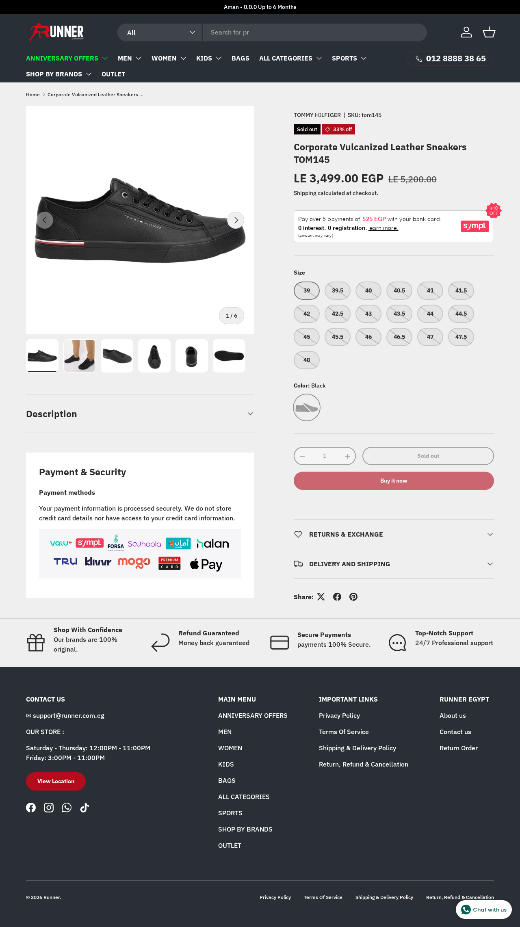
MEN (125, 58)
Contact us (455, 732)
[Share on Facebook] (337, 597)
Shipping (305, 193)
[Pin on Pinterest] (353, 597)
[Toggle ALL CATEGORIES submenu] (319, 58)
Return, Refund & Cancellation (363, 764)
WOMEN (164, 58)
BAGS (240, 58)
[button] (489, 32)
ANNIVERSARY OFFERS (62, 58)
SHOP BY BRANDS (54, 74)
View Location (55, 781)
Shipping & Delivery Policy (357, 748)
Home (33, 94)
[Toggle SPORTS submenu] (363, 58)
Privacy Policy (339, 715)
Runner (51, 897)
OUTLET (113, 74)
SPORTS (344, 58)
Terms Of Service (344, 732)
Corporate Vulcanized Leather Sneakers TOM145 (96, 94)
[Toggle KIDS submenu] (218, 58)
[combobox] (272, 32)
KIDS (204, 58)
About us (453, 715)
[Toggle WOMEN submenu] (183, 58)
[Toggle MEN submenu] (138, 58)
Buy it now (393, 480)
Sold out (428, 455)
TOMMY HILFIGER (317, 115)
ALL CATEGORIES (285, 58)
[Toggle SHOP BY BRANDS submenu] (88, 74)
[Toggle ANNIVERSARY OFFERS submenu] (105, 58)
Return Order (459, 748)
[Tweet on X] (321, 597)
